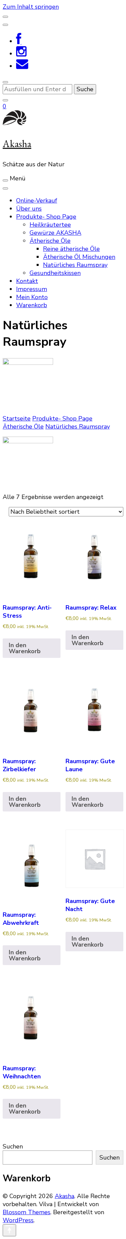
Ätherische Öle (50, 241)
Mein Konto (32, 297)
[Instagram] (21, 54)
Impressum (31, 289)
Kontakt (27, 281)
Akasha (17, 143)
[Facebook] (18, 41)
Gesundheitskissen (55, 273)
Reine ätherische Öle (71, 249)
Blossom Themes (26, 1212)
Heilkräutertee (50, 225)
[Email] (22, 66)
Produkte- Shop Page (46, 217)
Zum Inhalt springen (31, 7)
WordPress (18, 1220)
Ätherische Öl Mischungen (79, 257)
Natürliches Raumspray (75, 265)
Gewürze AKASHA (55, 233)
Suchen (13, 1146)
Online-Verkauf (36, 200)
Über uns (29, 209)
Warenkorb (31, 305)
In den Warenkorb (25, 648)
